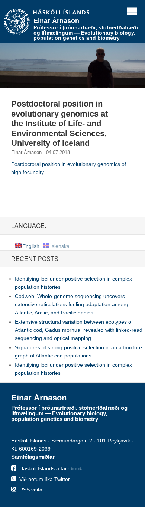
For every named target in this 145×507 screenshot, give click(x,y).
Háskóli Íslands (61, 12)
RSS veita (30, 490)
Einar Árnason (56, 20)
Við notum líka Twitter (44, 479)
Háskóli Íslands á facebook (50, 468)
